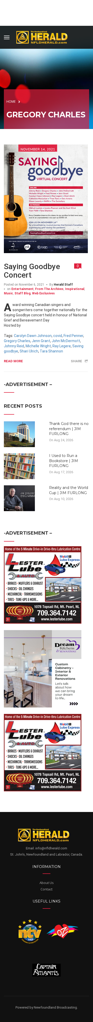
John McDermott (66, 341)
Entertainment (22, 289)
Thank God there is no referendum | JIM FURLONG (69, 428)
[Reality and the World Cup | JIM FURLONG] (19, 498)
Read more (13, 361)
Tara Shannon (51, 351)
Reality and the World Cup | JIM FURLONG (68, 490)
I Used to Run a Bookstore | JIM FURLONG (63, 460)
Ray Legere (61, 346)
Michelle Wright (38, 346)
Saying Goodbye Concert (32, 270)
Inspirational (74, 289)
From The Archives (49, 289)
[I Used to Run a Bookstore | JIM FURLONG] (19, 466)
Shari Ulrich (29, 351)
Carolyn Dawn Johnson (33, 336)
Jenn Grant (41, 341)
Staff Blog (22, 293)
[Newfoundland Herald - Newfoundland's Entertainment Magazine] (44, 36)
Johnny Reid (14, 346)
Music (8, 293)
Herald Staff (63, 284)
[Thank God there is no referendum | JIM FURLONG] (19, 434)
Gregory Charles (17, 341)
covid (57, 336)
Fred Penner (73, 336)
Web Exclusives (43, 293)
